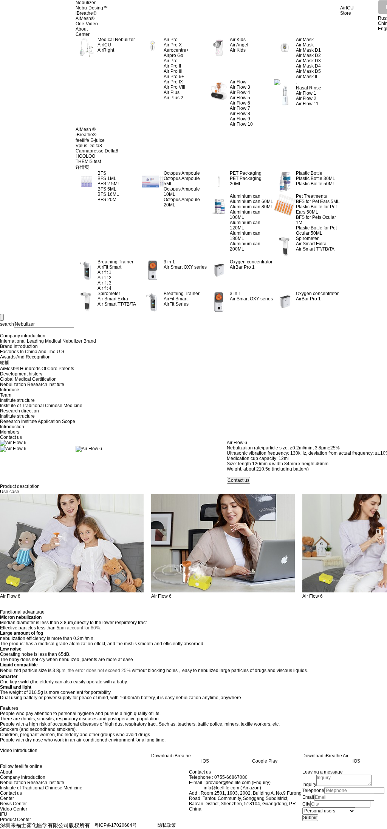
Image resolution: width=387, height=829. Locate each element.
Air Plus (172, 92)
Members (9, 432)
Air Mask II (306, 76)
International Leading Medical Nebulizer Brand (48, 341)
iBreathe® (86, 13)
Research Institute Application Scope (37, 421)
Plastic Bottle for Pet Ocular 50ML (316, 230)
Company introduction (22, 335)
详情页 (82, 167)
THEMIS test (88, 161)
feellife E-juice (90, 140)
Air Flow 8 (240, 113)
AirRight (106, 50)
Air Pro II (172, 66)
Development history (21, 374)
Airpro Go (173, 55)
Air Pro (171, 60)
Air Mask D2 (308, 55)
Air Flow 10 (241, 124)
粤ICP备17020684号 (115, 825)
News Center (13, 803)
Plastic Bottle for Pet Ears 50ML (316, 209)
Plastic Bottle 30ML (315, 178)
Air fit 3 (104, 283)
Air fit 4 (104, 288)
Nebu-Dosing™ (92, 8)
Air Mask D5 (308, 71)
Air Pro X (173, 45)
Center (83, 34)
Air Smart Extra (311, 243)
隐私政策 (167, 825)
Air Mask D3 (308, 60)
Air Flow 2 (306, 98)
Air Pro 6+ (174, 76)
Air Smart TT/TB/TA (315, 249)
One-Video (87, 23)
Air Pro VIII (174, 87)
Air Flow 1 (306, 93)
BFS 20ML (108, 199)
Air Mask (305, 45)
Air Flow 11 (307, 103)
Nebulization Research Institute (32, 384)
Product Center (15, 819)
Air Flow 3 (240, 87)
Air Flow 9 (240, 119)
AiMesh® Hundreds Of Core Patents (37, 368)
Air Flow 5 (240, 97)
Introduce (9, 389)
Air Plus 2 (173, 97)
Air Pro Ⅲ (173, 71)
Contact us (11, 437)
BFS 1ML (107, 178)
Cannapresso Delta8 (97, 151)
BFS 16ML (108, 194)
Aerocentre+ (176, 50)
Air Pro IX (173, 82)
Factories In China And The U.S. (32, 351)
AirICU (104, 45)
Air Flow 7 (240, 108)
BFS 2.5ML (109, 183)
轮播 (4, 362)
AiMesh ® (86, 129)
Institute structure (17, 400)
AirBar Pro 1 (242, 267)
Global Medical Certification (28, 379)
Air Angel (239, 45)
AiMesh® (85, 18)
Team (5, 395)
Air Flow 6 (240, 103)
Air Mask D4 (308, 66)
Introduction (12, 426)
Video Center (13, 809)
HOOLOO (85, 156)
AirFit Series (176, 304)
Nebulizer (86, 2)
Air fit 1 (104, 272)
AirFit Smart (109, 267)
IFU (3, 814)
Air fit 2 (104, 277)
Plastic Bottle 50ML (315, 183)
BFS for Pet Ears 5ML (318, 201)
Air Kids (238, 50)
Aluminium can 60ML (251, 201)
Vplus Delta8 (89, 145)
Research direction (19, 411)
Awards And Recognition (25, 357)
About (82, 29)
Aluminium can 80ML (251, 206)
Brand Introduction (19, 346)
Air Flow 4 (240, 92)
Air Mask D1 (308, 50)
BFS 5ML (107, 189)
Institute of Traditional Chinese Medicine (41, 405)
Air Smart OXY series (185, 267)
